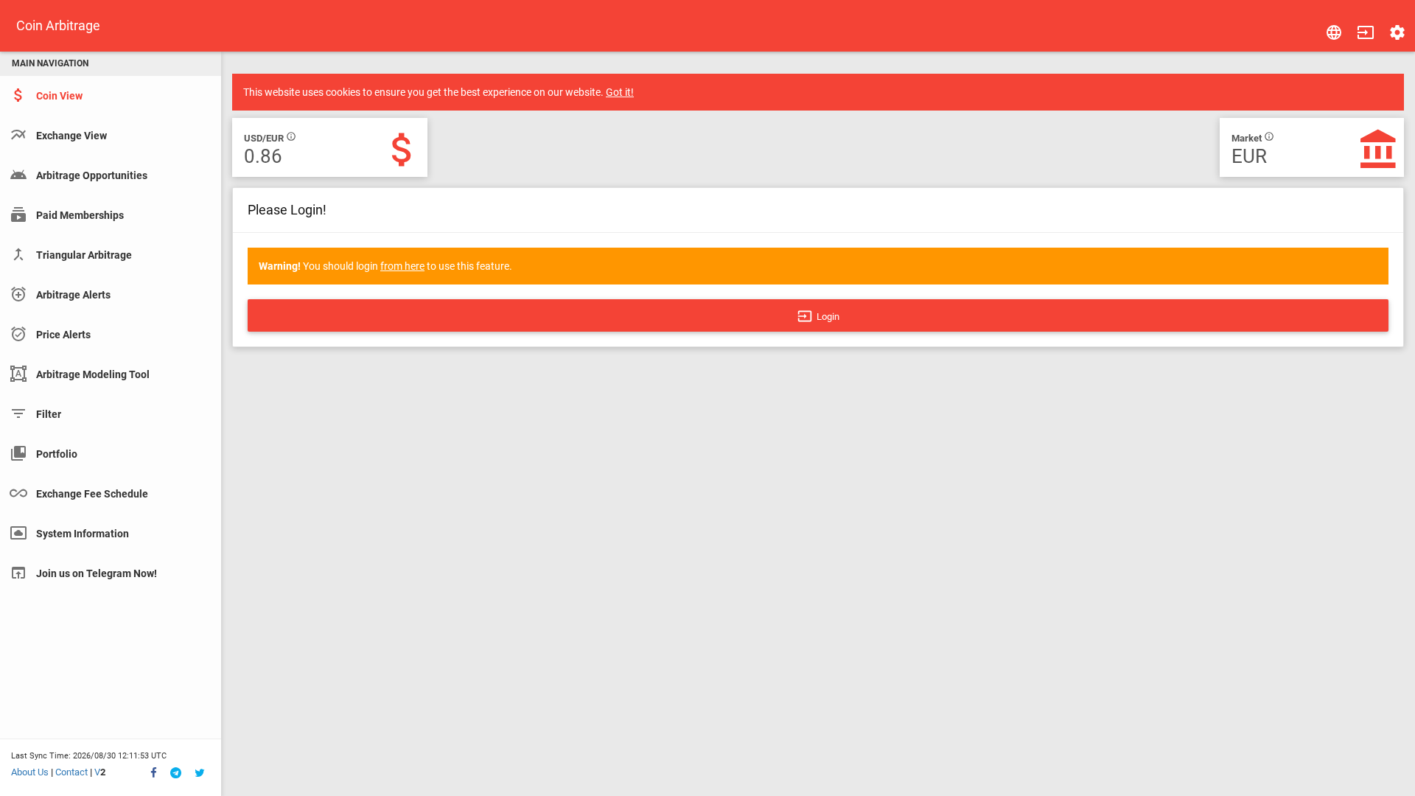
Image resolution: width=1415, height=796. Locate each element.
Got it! (620, 92)
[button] (1366, 32)
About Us (30, 772)
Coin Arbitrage (58, 25)
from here (402, 266)
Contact (71, 772)
